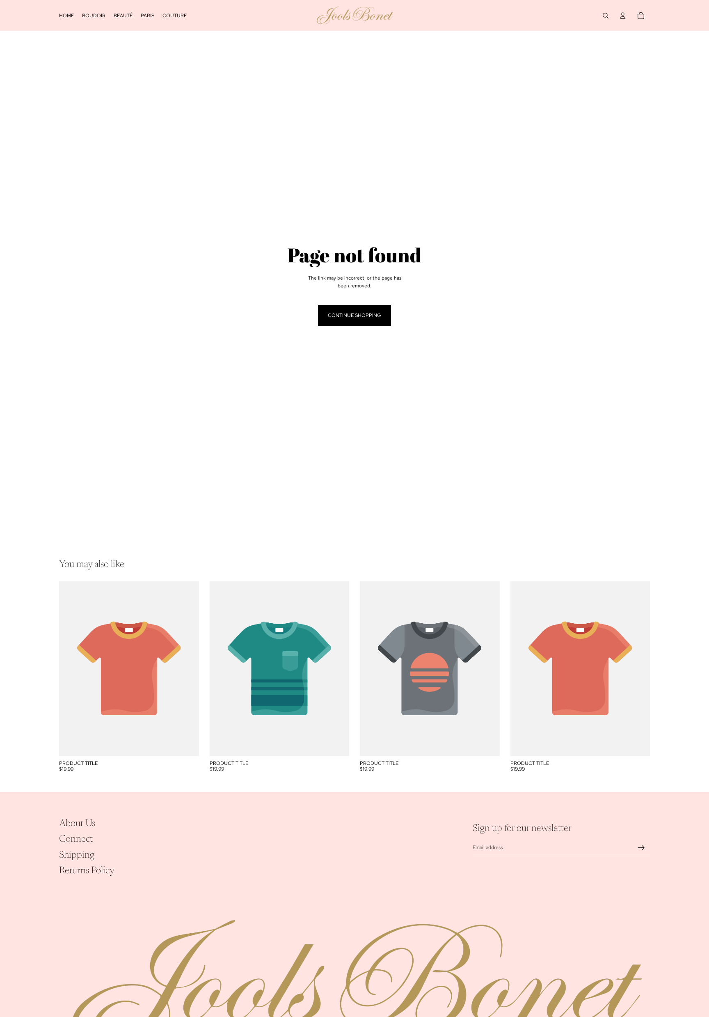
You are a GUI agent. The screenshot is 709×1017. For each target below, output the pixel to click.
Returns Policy (86, 871)
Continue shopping (354, 315)
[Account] (623, 16)
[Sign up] (641, 847)
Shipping (76, 855)
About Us (77, 824)
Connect (76, 839)
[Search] (606, 16)
